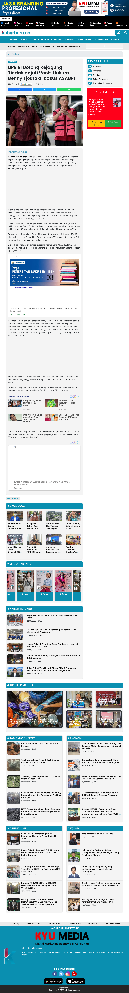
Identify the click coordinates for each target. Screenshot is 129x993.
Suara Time (18, 24)
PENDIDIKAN (74, 46)
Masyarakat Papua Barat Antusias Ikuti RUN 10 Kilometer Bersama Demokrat (100, 793)
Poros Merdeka (40, 24)
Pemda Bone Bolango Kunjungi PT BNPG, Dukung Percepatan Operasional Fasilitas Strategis (41, 795)
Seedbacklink (122, 25)
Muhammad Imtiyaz (18, 152)
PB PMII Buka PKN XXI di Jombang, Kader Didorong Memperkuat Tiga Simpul (51, 630)
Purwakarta (97, 66)
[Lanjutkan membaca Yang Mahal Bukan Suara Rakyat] (74, 839)
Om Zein (96, 75)
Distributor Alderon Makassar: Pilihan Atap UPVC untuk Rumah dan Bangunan (101, 761)
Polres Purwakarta (100, 79)
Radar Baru (108, 24)
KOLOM (114, 39)
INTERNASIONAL (102, 39)
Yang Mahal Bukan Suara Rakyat (97, 833)
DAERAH (35, 39)
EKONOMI (45, 39)
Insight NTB (5, 24)
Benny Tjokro (13, 498)
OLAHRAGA (69, 39)
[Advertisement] (44, 189)
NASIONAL (25, 39)
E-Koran (25, 594)
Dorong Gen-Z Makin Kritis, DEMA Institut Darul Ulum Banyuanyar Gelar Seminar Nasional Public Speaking (39, 901)
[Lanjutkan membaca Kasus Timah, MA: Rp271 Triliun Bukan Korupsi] (13, 748)
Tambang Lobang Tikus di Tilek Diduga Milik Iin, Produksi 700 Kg (40, 761)
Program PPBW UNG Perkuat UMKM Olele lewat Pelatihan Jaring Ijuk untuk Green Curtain (39, 885)
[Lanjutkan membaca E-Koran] (25, 581)
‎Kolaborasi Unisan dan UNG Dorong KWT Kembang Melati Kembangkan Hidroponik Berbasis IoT (101, 746)
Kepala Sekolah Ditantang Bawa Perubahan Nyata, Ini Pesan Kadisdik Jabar (52, 645)
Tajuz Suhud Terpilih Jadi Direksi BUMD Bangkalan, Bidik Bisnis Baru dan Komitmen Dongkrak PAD (51, 669)
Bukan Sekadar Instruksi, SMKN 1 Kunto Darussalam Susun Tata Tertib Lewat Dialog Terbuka (40, 852)
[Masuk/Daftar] (118, 33)
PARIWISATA (56, 39)
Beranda (14, 39)
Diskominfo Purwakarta (102, 83)
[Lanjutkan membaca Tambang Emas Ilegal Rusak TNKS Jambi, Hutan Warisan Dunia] (13, 781)
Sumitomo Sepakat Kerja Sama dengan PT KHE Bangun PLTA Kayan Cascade (54, 553)
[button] (125, 33)
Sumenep (97, 71)
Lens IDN (29, 24)
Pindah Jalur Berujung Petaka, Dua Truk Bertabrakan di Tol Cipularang (53, 656)
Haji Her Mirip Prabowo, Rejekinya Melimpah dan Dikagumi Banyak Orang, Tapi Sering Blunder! (100, 852)
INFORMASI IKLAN (35, 924)
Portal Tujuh (55, 24)
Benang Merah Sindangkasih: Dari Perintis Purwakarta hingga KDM (98, 900)
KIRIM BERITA (94, 924)
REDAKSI (16, 924)
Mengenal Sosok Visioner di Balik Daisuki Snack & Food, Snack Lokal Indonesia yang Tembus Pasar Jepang (97, 106)
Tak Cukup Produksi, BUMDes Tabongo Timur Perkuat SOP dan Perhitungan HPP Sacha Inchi (40, 869)
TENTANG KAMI (74, 924)
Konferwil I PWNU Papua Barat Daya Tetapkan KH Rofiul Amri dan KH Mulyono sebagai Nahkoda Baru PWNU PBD (100, 813)
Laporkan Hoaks (97, 123)
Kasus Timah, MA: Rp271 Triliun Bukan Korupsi (40, 744)
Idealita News (68, 24)
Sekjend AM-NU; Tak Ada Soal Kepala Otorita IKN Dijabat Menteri (53, 528)
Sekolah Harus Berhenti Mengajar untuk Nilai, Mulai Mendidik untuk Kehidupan (101, 884)
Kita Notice (81, 24)
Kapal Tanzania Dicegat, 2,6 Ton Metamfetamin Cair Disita (52, 616)
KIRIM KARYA (54, 924)
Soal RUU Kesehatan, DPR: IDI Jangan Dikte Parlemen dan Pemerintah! (34, 553)
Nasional (12, 62)
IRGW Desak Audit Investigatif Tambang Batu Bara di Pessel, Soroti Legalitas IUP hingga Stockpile (40, 811)
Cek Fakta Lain (113, 123)
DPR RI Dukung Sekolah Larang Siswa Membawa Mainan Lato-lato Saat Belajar (73, 529)
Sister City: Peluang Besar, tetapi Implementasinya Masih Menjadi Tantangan (97, 869)
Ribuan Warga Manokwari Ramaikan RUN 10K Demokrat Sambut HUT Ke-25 (101, 777)
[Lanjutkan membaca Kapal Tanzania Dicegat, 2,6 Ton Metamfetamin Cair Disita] (15, 620)
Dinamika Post (95, 24)
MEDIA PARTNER (113, 924)
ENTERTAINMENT (85, 39)
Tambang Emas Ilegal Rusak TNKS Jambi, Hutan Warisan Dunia (41, 777)
